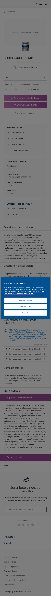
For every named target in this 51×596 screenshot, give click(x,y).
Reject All (25, 313)
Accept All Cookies (25, 306)
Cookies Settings (25, 300)
